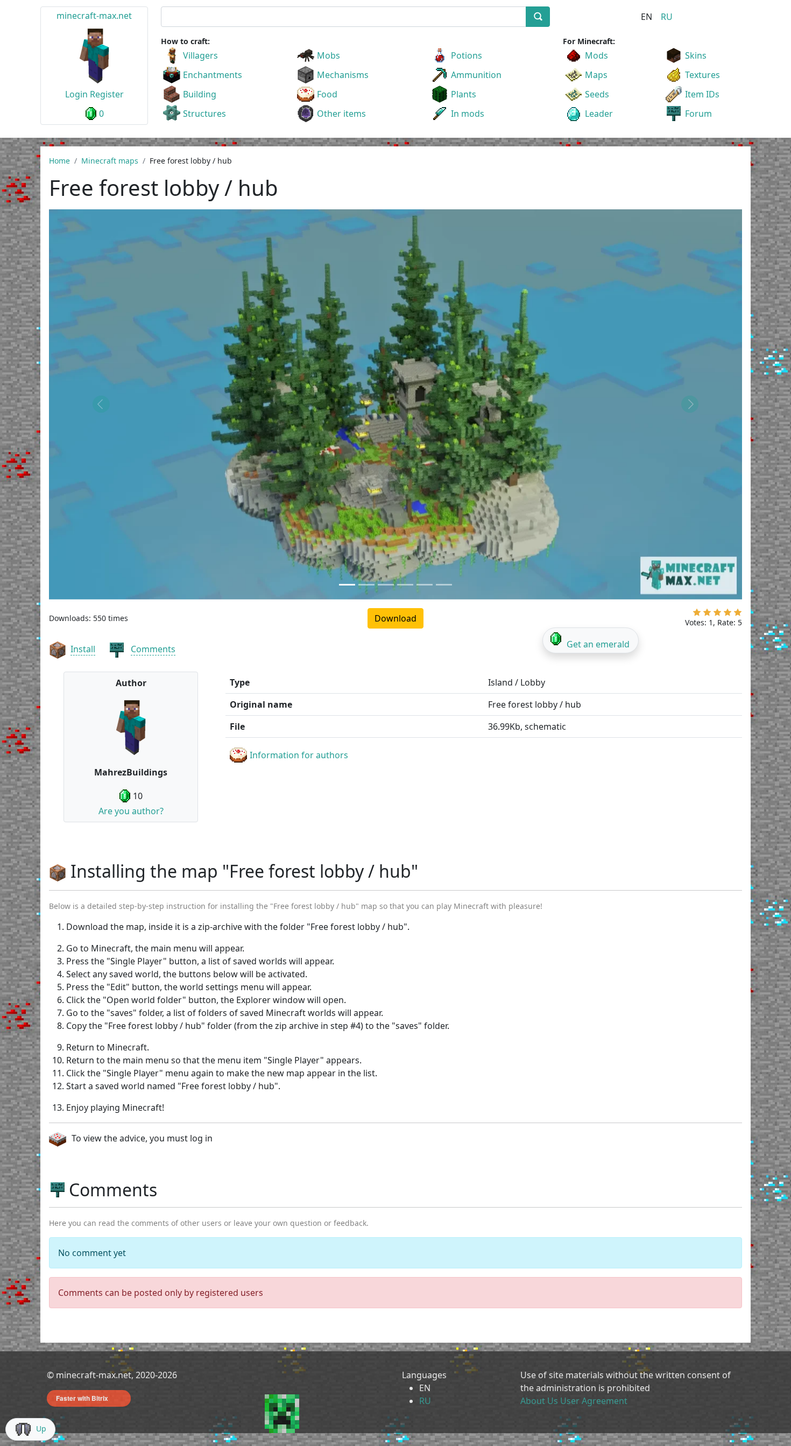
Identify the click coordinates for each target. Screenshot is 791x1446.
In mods (467, 113)
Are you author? (131, 811)
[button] (101, 404)
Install (82, 649)
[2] (707, 614)
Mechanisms (343, 75)
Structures (204, 113)
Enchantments (212, 75)
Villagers (200, 55)
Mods (596, 55)
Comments (153, 649)
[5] (737, 614)
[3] (717, 614)
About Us (539, 1401)
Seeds (597, 94)
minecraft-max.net (94, 16)
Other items (341, 113)
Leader (599, 113)
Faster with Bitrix (82, 1398)
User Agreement (593, 1401)
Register (107, 94)
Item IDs (702, 94)
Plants (463, 94)
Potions (466, 55)
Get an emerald (598, 644)
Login (76, 94)
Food (327, 94)
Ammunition (476, 75)
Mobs (328, 55)
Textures (702, 75)
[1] (697, 614)
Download (395, 618)
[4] (727, 614)
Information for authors (299, 755)
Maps (596, 75)
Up (41, 1428)
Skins (696, 55)
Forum (698, 113)
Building (199, 94)
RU (667, 17)
